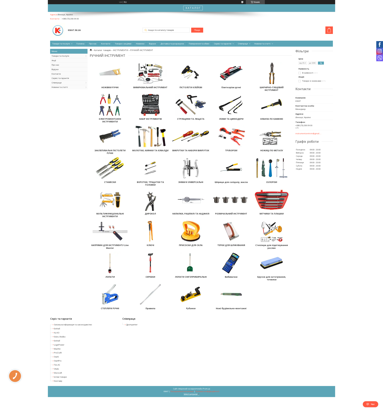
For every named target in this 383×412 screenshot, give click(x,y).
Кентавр (58, 381)
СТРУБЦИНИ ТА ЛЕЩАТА (190, 119)
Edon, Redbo (60, 336)
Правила (150, 308)
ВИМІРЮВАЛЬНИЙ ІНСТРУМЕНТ (150, 87)
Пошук (197, 30)
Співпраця (243, 43)
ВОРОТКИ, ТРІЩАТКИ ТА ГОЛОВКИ (150, 183)
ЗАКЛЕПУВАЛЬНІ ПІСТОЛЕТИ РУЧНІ (110, 152)
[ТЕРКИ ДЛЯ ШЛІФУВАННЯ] (231, 231)
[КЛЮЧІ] (150, 231)
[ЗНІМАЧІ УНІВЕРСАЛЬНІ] (191, 168)
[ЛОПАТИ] (110, 263)
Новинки (140, 43)
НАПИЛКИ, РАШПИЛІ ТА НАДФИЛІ (190, 213)
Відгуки (152, 43)
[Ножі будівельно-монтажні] (231, 294)
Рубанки (191, 308)
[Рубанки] (191, 294)
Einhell (57, 328)
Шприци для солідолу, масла (231, 182)
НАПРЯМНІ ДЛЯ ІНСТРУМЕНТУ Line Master (110, 246)
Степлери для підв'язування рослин (271, 246)
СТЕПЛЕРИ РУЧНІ (110, 308)
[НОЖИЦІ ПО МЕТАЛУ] (271, 136)
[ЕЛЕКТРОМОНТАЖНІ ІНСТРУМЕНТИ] (110, 105)
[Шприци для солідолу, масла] (231, 168)
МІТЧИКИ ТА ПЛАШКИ (272, 213)
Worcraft (58, 373)
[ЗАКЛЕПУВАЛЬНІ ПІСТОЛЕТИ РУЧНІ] (110, 136)
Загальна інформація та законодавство (73, 324)
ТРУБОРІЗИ (231, 150)
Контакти (105, 43)
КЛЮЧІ (150, 245)
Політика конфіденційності (207, 391)
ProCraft (58, 352)
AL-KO (56, 332)
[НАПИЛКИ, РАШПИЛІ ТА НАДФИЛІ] (191, 199)
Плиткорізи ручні (231, 87)
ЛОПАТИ (110, 277)
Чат (373, 404)
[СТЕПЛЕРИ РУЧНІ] (110, 294)
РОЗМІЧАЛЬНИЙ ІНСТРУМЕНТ (231, 213)
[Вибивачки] (231, 263)
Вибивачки (231, 277)
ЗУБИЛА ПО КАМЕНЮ (271, 119)
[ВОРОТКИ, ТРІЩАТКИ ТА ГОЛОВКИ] (150, 168)
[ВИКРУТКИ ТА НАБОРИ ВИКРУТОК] (191, 136)
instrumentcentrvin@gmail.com (308, 133)
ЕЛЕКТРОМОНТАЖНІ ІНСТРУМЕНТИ (110, 120)
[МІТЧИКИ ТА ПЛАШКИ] (271, 199)
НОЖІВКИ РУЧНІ (109, 87)
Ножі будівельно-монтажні (231, 308)
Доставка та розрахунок (172, 43)
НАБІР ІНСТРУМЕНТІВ (150, 119)
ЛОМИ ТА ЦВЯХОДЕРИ (231, 119)
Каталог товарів (102, 50)
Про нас (92, 43)
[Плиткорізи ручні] (231, 73)
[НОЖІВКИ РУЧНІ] (110, 73)
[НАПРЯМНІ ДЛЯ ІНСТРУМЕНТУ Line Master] (110, 231)
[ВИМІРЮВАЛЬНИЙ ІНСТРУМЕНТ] (150, 73)
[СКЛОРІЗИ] (271, 168)
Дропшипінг (131, 324)
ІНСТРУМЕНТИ (120, 50)
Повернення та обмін (199, 43)
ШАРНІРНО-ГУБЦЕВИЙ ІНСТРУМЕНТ (272, 88)
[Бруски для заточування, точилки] (271, 263)
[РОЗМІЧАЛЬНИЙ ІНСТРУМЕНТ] (231, 199)
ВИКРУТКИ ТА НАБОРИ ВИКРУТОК (190, 150)
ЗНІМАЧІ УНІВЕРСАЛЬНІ (190, 182)
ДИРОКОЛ (150, 213)
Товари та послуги (61, 43)
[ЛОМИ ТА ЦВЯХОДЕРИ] (231, 105)
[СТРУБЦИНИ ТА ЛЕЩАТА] (191, 105)
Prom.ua (206, 388)
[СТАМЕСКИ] (110, 168)
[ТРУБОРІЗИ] (231, 136)
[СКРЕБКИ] (150, 263)
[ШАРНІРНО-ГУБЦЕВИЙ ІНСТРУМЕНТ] (271, 73)
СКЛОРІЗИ (271, 182)
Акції (54, 60)
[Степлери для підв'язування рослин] (271, 231)
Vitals (56, 368)
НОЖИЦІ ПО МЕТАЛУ (271, 150)
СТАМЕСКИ (110, 182)
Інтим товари (60, 377)
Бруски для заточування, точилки (271, 278)
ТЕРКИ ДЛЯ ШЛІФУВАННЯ (231, 245)
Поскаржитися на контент (182, 391)
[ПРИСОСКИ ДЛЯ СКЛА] (191, 231)
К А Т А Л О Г (193, 8)
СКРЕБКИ (150, 277)
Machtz (57, 348)
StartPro (57, 360)
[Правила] (150, 294)
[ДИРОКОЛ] (150, 199)
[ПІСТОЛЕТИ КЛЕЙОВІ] (191, 73)
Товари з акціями (123, 43)
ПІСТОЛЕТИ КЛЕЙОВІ (191, 87)
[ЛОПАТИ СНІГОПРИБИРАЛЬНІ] (191, 263)
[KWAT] (57, 30)
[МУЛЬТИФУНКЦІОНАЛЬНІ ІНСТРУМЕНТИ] (110, 199)
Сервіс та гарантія (222, 43)
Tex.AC (57, 364)
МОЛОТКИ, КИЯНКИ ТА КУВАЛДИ (150, 150)
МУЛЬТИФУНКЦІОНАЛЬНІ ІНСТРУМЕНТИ (110, 215)
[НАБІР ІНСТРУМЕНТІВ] (150, 105)
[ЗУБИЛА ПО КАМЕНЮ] (271, 105)
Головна (80, 43)
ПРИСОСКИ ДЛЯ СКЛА (191, 245)
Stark (56, 356)
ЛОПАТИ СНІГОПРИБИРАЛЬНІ (191, 277)
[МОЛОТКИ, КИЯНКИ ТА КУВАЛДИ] (150, 136)
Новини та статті (262, 43)
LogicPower (59, 344)
